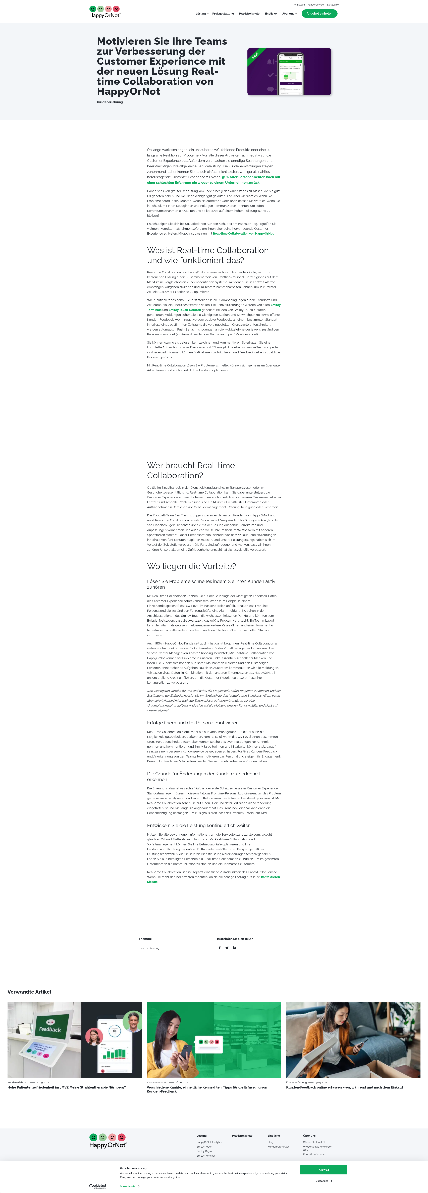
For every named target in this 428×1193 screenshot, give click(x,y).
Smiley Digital (204, 1151)
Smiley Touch (204, 1146)
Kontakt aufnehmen (314, 1154)
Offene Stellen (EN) (314, 1142)
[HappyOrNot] (108, 1147)
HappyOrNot (105, 12)
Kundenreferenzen (279, 1146)
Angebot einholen (320, 13)
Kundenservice (316, 4)
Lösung (201, 13)
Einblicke (270, 13)
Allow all (324, 1169)
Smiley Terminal (206, 1155)
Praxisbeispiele (249, 13)
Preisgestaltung (223, 13)
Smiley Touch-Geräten (185, 310)
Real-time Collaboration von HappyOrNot (243, 233)
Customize (322, 1180)
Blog (270, 1142)
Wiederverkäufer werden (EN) (317, 1148)
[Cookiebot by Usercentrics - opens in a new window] (98, 1186)
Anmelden (299, 4)
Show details (127, 1186)
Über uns (288, 13)
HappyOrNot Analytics (209, 1142)
